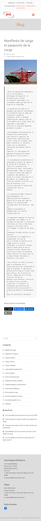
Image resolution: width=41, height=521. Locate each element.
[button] (33, 15)
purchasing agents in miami (13, 396)
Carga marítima (10, 56)
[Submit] (36, 338)
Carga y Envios (20, 56)
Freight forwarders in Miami (14, 381)
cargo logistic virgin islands (13, 369)
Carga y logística (10, 365)
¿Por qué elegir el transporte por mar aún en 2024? (21, 415)
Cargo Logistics (10, 373)
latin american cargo (11, 392)
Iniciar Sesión (20, 2)
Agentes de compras (11, 354)
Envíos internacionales (12, 377)
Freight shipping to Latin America (15, 384)
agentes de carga (10, 350)
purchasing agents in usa (13, 400)
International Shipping (12, 388)
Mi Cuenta (30, 2)
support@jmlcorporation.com (15, 478)
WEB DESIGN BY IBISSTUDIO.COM (30, 518)
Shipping (8, 404)
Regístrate (11, 2)
